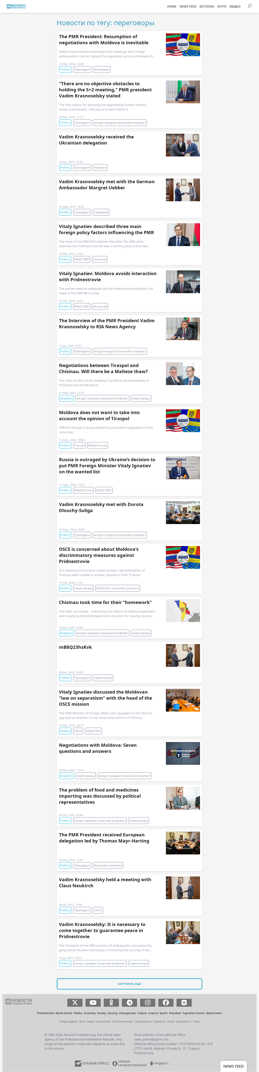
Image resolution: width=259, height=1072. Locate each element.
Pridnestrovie (45, 1013)
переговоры (141, 398)
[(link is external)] (75, 1002)
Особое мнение (122, 1021)
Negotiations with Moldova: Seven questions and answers (98, 748)
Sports (163, 1013)
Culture (142, 1013)
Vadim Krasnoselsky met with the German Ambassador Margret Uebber (107, 184)
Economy (90, 1013)
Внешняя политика (108, 865)
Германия (101, 212)
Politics (65, 69)
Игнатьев (100, 306)
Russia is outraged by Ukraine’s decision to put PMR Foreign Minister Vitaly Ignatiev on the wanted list (107, 465)
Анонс (171, 1021)
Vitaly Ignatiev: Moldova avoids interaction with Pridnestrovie (108, 276)
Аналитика (104, 1021)
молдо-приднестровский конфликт (120, 123)
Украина (100, 167)
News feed (188, 6)
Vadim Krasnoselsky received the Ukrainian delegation (96, 139)
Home (172, 6)
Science (153, 1013)
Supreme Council (194, 1013)
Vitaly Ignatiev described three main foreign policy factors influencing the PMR (106, 229)
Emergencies (127, 1013)
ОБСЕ (78, 731)
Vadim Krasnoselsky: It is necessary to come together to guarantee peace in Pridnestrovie (102, 930)
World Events (64, 1013)
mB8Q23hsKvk (75, 647)
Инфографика (69, 1021)
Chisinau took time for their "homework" (105, 602)
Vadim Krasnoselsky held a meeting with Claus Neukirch (105, 882)
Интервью (101, 69)
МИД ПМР (81, 259)
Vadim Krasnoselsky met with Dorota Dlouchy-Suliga (101, 507)
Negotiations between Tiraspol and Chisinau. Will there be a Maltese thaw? (103, 368)
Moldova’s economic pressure (117, 588)
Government (214, 1013)
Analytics (66, 398)
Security (113, 1013)
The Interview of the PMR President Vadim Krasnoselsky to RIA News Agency (107, 323)
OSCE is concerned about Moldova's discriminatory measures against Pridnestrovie (99, 555)
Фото (222, 6)
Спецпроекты (143, 1021)
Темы (196, 1021)
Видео (235, 6)
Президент (82, 69)
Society (101, 1013)
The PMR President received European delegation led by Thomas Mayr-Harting (104, 837)
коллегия (99, 259)
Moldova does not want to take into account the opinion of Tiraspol (99, 415)
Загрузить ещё (129, 984)
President (175, 1013)
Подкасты (159, 1021)
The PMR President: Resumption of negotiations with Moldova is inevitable (103, 39)
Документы (184, 1021)
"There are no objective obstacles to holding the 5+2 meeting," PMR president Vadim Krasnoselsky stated (105, 89)
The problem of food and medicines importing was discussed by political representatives (100, 796)
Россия (79, 445)
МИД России (97, 445)
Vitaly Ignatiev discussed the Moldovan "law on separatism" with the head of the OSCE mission (105, 698)
